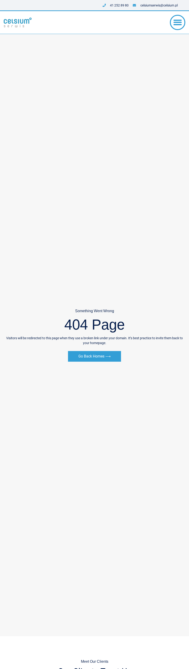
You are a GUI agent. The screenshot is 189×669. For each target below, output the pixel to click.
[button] (177, 22)
